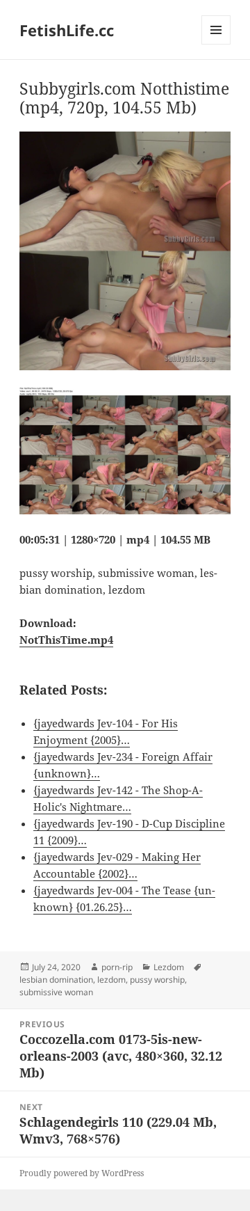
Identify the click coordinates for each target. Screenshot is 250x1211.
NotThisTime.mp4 (66, 640)
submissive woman (56, 992)
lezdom (111, 980)
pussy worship (157, 980)
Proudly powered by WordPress (81, 1173)
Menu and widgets (216, 44)
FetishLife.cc (66, 29)
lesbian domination (56, 980)
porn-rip (117, 967)
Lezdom (168, 967)
